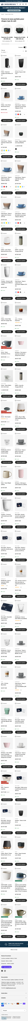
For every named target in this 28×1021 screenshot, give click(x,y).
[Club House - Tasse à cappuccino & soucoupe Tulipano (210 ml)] (21, 272)
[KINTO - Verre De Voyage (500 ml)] (21, 376)
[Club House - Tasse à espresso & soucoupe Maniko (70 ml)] (21, 641)
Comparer (20, 47)
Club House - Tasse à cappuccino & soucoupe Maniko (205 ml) (20, 686)
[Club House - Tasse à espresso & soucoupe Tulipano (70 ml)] (21, 96)
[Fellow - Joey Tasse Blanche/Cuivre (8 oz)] (7, 240)
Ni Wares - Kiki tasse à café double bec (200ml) (21, 483)
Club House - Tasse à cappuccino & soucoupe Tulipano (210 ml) (21, 283)
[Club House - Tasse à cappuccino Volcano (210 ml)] (7, 204)
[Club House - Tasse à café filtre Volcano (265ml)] (21, 168)
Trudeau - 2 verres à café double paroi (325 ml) (6, 516)
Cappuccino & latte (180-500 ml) (19, 38)
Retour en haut (14, 949)
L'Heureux (6, 1014)
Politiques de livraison (16, 1016)
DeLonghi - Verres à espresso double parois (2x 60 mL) (7, 549)
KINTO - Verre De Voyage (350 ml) (19, 250)
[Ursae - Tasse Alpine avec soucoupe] (7, 376)
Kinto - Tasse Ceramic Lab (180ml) (20, 854)
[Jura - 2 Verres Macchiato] (7, 674)
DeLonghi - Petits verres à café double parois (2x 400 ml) (21, 789)
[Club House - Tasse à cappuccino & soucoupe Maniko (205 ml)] (21, 674)
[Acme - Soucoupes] (7, 407)
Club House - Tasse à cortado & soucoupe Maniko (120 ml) (20, 754)
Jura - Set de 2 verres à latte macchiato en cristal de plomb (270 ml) (20, 583)
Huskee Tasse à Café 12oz (20, 72)
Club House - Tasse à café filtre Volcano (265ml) (20, 179)
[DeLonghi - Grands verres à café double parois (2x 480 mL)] (21, 505)
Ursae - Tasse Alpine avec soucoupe (6, 386)
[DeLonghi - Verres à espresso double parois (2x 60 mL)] (7, 538)
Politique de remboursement (6, 1016)
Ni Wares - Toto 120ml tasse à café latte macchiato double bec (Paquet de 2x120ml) (6, 755)
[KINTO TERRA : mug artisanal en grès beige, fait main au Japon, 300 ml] (21, 912)
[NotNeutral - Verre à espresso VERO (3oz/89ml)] (7, 571)
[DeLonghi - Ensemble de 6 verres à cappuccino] (7, 608)
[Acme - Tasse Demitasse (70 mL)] (7, 343)
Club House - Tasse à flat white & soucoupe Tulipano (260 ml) (20, 215)
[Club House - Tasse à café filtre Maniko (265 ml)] (7, 710)
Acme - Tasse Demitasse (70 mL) (5, 353)
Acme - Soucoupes (5, 417)
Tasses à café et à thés (9, 14)
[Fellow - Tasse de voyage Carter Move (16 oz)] (7, 62)
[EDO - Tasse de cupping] (7, 778)
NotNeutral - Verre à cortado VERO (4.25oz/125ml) (6, 451)
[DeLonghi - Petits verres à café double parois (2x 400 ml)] (21, 778)
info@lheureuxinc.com (11, 988)
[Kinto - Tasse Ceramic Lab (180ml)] (21, 844)
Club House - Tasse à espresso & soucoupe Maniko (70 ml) (20, 652)
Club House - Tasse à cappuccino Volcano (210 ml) (6, 215)
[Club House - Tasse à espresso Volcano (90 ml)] (7, 132)
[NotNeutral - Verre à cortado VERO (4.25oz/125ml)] (7, 440)
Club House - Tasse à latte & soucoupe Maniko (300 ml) (20, 451)
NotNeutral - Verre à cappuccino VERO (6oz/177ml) (6, 651)
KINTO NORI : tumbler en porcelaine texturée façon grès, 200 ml (6, 886)
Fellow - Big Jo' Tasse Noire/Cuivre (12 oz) (6, 854)
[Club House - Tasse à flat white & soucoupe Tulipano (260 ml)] (21, 204)
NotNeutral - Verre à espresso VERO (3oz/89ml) (6, 582)
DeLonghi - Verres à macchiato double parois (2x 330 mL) (20, 721)
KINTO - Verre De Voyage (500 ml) (19, 386)
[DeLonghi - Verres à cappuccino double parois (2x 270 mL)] (7, 811)
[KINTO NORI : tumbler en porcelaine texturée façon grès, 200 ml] (7, 875)
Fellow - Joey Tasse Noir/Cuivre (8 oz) (6, 105)
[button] (23, 4)
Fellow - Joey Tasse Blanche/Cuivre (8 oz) (6, 250)
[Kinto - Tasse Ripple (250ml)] (7, 473)
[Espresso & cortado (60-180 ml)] (7, 29)
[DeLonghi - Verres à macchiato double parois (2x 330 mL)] (21, 710)
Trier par (3, 50)
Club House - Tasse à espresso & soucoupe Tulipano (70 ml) (20, 106)
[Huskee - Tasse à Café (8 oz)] (21, 811)
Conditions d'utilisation (16, 1017)
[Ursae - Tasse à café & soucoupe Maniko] (21, 132)
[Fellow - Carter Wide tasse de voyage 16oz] (7, 310)
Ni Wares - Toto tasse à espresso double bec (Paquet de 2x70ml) (20, 354)
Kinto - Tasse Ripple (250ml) (6, 483)
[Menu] (25, 4)
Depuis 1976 (19, 1)
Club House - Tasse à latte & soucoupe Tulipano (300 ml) (6, 179)
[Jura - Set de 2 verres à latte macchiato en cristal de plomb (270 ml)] (21, 571)
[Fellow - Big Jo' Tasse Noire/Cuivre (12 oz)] (7, 844)
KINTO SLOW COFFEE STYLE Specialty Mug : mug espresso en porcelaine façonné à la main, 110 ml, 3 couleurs (21, 888)
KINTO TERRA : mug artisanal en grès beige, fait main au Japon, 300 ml (21, 923)
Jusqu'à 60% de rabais (14, 10)
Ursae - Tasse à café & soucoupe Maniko (20, 141)
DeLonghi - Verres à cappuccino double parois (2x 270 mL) (6, 822)
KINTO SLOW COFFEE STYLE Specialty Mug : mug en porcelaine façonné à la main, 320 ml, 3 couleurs (6, 924)
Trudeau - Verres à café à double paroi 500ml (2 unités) (7, 282)
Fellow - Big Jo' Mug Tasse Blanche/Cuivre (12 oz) (20, 418)
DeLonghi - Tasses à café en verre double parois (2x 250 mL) (20, 549)
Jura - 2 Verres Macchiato (4, 684)
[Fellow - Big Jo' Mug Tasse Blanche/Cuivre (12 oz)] (21, 407)
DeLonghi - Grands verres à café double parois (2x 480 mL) (20, 516)
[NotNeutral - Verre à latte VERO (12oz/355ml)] (21, 608)
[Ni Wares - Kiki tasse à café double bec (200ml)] (21, 474)
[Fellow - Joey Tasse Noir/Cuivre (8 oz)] (7, 95)
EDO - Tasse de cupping (5, 788)
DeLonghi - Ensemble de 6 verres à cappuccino (6, 618)
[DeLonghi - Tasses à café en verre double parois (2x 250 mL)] (21, 538)
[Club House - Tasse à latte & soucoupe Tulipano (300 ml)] (7, 168)
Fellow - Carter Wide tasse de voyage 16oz (6, 319)
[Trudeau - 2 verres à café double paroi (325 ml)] (7, 505)
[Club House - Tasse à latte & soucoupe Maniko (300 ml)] (21, 440)
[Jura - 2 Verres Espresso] (21, 310)
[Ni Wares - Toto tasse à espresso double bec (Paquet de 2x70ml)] (21, 343)
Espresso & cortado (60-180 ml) (7, 38)
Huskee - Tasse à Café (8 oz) (20, 821)
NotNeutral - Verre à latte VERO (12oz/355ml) (21, 617)
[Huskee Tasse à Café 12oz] (21, 63)
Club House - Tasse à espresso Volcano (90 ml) (6, 142)
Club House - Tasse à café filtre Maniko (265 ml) (6, 721)
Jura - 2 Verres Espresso (18, 319)
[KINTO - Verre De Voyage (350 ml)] (21, 240)
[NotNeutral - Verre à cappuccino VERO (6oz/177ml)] (7, 641)
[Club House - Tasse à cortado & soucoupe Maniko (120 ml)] (21, 743)
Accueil (2, 14)
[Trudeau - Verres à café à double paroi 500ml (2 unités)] (7, 272)
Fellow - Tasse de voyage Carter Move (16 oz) (7, 73)
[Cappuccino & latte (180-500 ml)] (19, 29)
